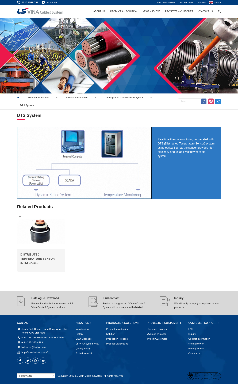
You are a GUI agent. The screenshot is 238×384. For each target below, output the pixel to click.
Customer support (166, 2)
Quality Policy (83, 348)
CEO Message (84, 338)
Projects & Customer (179, 11)
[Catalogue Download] (22, 302)
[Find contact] (94, 302)
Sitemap (201, 2)
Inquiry (178, 298)
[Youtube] (43, 361)
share (218, 101)
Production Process (117, 338)
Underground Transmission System (124, 97)
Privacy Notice (196, 348)
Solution (110, 333)
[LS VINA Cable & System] (40, 11)
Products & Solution (123, 11)
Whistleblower (196, 343)
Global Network (84, 353)
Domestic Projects (157, 329)
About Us (99, 11)
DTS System (27, 105)
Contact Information (199, 338)
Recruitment (187, 2)
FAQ (190, 329)
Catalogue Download (45, 298)
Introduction (82, 329)
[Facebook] (20, 361)
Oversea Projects (156, 333)
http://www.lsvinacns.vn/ (34, 352)
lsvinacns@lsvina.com (33, 347)
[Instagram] (35, 361)
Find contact (111, 298)
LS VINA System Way (87, 343)
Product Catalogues (117, 343)
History (79, 333)
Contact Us (205, 11)
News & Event (151, 11)
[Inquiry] (165, 302)
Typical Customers (157, 338)
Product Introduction (77, 97)
